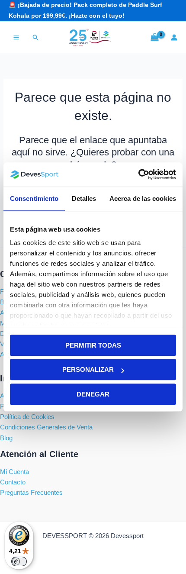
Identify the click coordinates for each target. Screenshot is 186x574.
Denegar (93, 394)
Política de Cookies (27, 416)
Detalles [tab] (84, 198)
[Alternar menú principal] (16, 37)
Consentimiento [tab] (34, 198)
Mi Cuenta (14, 471)
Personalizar (88, 369)
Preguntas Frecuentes (31, 492)
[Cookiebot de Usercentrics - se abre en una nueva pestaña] (138, 174)
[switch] (19, 561)
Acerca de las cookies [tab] (142, 198)
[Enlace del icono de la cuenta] (174, 37)
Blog (6, 438)
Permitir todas (93, 345)
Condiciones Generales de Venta (46, 427)
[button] (35, 37)
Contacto (13, 482)
